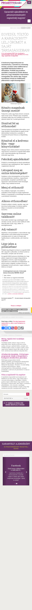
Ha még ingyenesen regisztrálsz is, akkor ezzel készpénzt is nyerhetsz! (13, 323)
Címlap (26, 398)
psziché (9, 309)
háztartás (15, 309)
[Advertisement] (16, 423)
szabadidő (4, 309)
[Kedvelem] (12, 298)
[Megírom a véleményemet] (5, 299)
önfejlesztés (14, 311)
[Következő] (27, 471)
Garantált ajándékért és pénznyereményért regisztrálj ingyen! (16, 14)
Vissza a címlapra (16, 305)
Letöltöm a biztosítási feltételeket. (15, 293)
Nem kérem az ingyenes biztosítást (14, 278)
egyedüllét (8, 311)
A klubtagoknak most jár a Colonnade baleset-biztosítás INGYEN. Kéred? (14, 272)
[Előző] (5, 471)
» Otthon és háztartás (24, 313)
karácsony (24, 309)
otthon (19, 309)
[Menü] (29, 2)
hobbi (3, 311)
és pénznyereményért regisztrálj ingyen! (16, 446)
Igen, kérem (7, 275)
